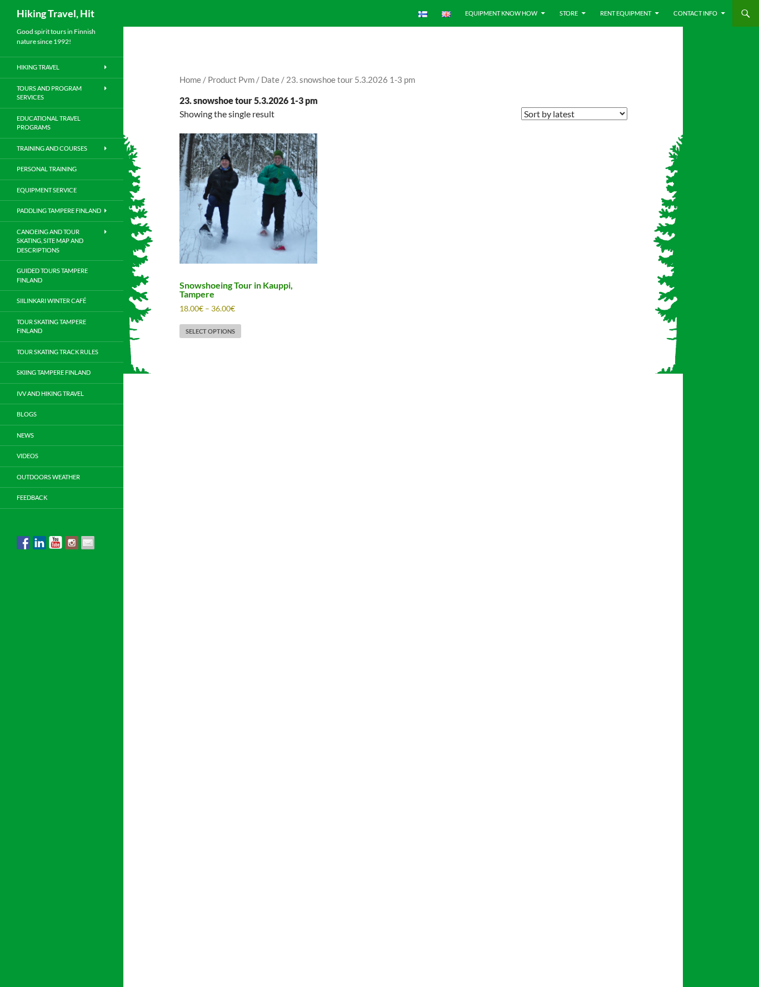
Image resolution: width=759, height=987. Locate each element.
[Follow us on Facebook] (23, 542)
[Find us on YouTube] (55, 542)
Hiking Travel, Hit (55, 13)
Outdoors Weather (48, 476)
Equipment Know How (501, 13)
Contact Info (695, 13)
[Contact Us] (87, 542)
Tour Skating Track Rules (57, 351)
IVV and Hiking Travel (50, 393)
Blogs (27, 414)
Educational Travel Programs (49, 123)
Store (569, 13)
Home (190, 80)
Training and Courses (52, 148)
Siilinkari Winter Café (51, 300)
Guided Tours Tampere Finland (52, 275)
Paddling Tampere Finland (59, 210)
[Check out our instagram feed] (71, 542)
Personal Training (47, 168)
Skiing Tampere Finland (54, 372)
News (25, 435)
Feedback (32, 497)
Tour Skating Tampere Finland (51, 326)
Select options (210, 331)
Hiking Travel (38, 67)
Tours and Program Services (49, 93)
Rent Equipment (625, 13)
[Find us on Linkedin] (39, 542)
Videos (27, 455)
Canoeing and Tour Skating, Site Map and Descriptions (50, 241)
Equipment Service (47, 190)
